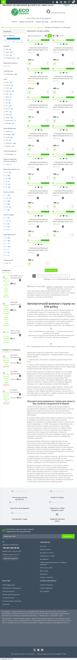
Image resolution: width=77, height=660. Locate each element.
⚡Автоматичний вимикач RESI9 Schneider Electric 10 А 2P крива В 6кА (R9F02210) (63, 50)
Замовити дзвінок (11, 558)
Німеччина (10, 143)
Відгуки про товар (42, 22)
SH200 (8, 117)
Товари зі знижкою (46, 577)
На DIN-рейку (11, 74)
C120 (8, 88)
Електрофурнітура (8, 585)
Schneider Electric (12, 58)
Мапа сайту (44, 571)
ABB (8, 49)
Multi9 (8, 97)
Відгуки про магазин (26, 22)
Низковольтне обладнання (11, 588)
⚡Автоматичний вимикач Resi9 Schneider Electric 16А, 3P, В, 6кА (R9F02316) (63, 193)
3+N (8, 207)
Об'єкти (14, 22)
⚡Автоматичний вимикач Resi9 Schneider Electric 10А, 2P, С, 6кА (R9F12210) (63, 78)
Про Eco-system (45, 549)
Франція (9, 146)
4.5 (7, 66)
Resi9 (8, 114)
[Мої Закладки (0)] (69, 2)
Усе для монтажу (8, 598)
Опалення (5, 604)
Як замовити (44, 559)
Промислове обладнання (11, 595)
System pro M (10, 120)
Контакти (43, 546)
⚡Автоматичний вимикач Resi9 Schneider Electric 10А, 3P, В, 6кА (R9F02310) (38, 107)
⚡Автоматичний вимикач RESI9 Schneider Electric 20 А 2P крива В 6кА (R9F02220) (63, 221)
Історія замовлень (46, 588)
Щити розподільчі (8, 591)
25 (7, 187)
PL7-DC (8, 109)
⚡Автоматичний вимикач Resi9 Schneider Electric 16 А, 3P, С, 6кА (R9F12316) (38, 164)
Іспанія (8, 131)
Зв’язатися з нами (46, 568)
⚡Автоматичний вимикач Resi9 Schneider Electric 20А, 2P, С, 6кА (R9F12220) (38, 250)
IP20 (7, 263)
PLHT (8, 112)
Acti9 (8, 82)
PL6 (7, 103)
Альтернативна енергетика (11, 601)
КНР (8, 140)
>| (67, 276)
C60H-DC (9, 91)
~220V (8, 164)
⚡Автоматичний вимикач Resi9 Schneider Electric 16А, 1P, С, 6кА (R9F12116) (63, 164)
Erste (8, 55)
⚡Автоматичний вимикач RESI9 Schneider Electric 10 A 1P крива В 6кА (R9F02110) (38, 50)
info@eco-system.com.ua (10, 554)
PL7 (8, 106)
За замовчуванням (36, 36)
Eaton (8, 52)
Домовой (9, 123)
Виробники (44, 574)
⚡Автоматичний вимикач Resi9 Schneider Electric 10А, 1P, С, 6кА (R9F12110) (38, 78)
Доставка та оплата (57, 22)
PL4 (7, 100)
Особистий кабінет (46, 585)
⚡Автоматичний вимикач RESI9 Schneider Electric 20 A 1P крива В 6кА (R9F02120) (38, 221)
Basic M (9, 85)
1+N (8, 198)
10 (7, 178)
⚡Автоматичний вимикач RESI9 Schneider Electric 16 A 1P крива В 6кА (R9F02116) (38, 136)
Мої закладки (44, 591)
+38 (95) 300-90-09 (57, 13)
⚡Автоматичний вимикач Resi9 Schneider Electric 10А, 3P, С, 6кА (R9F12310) (63, 107)
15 (7, 181)
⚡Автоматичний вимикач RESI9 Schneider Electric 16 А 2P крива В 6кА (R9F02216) (63, 136)
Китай (8, 137)
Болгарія (9, 134)
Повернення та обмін (47, 556)
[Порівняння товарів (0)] (65, 2)
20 (7, 184)
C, (7, 243)
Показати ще (51, 270)
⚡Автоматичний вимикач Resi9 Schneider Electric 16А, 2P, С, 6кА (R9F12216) (38, 193)
